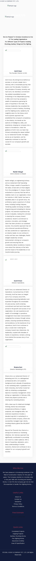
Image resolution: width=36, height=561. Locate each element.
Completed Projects (18, 531)
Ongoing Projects (18, 534)
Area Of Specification (18, 543)
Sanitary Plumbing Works (18, 536)
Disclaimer (18, 501)
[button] (1, 8)
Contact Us (18, 499)
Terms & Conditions (18, 506)
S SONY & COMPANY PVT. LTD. (9, 1)
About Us (18, 497)
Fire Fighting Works (18, 538)
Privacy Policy (18, 504)
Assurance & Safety (18, 541)
